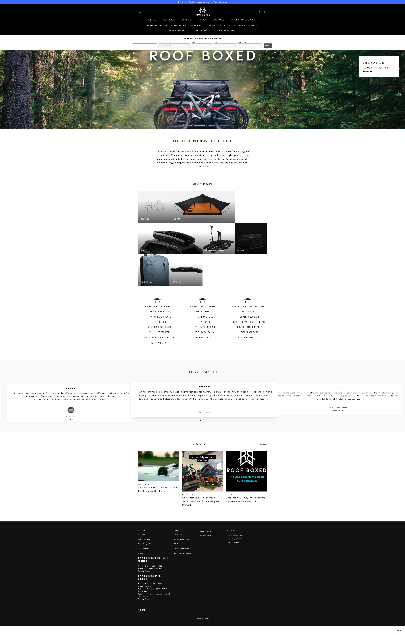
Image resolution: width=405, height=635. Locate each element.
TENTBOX (202, 20)
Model (194, 42)
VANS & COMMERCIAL (179, 30)
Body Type (217, 42)
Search (267, 45)
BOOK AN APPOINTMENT (224, 30)
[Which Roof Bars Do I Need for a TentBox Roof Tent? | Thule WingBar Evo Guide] (202, 471)
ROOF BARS (186, 20)
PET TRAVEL (202, 30)
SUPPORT (239, 25)
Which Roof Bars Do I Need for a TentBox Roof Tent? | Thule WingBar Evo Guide (200, 501)
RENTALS (152, 20)
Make (161, 42)
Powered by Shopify (202, 618)
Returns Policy (205, 535)
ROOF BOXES (168, 20)
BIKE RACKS (219, 20)
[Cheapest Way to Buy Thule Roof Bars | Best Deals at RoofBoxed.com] (246, 471)
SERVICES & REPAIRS (218, 25)
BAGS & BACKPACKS (155, 25)
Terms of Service (206, 531)
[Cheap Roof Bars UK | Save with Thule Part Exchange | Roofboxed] (158, 466)
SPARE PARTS (177, 25)
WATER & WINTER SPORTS (243, 20)
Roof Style (242, 42)
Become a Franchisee (235, 535)
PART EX (253, 25)
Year (135, 42)
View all (263, 444)
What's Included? (233, 543)
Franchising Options (234, 539)
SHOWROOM (196, 25)
